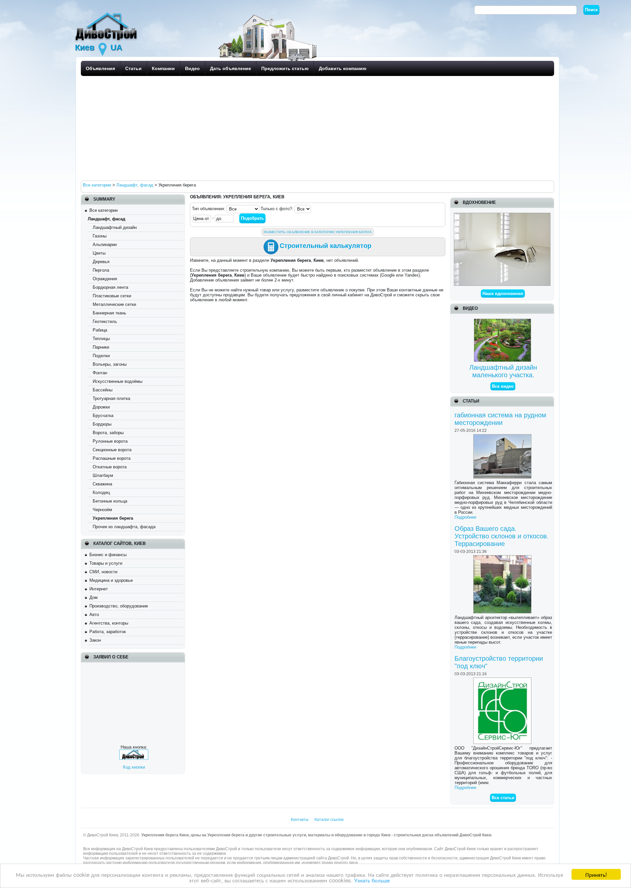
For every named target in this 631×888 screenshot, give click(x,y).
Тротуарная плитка (111, 398)
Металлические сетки (114, 304)
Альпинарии (105, 244)
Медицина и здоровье (111, 580)
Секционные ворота (112, 449)
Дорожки (101, 407)
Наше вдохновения (502, 293)
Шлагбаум (103, 475)
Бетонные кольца (110, 501)
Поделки (101, 355)
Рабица (100, 330)
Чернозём (102, 509)
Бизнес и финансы (108, 554)
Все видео (503, 386)
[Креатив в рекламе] (502, 215)
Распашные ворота (111, 458)
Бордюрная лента (110, 287)
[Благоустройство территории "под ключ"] (503, 680)
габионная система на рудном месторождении (500, 418)
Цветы (99, 253)
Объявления (100, 68)
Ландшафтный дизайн (115, 227)
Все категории (103, 210)
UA (116, 47)
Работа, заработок (107, 631)
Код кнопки (134, 767)
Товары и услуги (105, 563)
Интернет (98, 588)
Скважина (102, 483)
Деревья (101, 261)
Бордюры (102, 424)
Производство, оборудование (118, 606)
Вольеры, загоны (110, 364)
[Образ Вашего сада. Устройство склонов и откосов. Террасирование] (503, 557)
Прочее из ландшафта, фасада (124, 526)
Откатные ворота (110, 466)
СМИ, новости (103, 571)
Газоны (99, 236)
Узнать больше (372, 880)
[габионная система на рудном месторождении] (503, 436)
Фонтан (100, 372)
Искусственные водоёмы (117, 381)
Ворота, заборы (108, 432)
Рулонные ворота (110, 441)
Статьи (133, 68)
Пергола (101, 270)
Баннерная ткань (109, 312)
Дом (93, 597)
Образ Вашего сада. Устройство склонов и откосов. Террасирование (502, 536)
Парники (101, 347)
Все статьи (503, 797)
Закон (95, 640)
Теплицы (101, 338)
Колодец (101, 492)
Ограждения (105, 278)
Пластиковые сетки (112, 295)
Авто (94, 614)
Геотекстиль (105, 321)
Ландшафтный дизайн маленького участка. (503, 371)
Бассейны (102, 389)
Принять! (596, 874)
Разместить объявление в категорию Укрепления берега (318, 232)
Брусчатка (103, 415)
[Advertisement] (278, 128)
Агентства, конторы (108, 623)
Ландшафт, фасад (106, 218)
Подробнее (465, 517)
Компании (163, 68)
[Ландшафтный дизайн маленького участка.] (503, 321)
